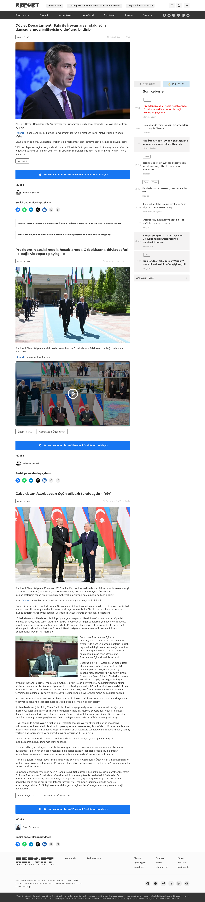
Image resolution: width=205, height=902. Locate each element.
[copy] (58, 209)
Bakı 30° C (178, 84)
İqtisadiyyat (140, 862)
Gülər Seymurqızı (31, 827)
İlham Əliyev (54, 5)
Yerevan (22, 161)
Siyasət (137, 858)
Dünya (181, 858)
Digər (146, 15)
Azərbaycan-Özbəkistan (52, 431)
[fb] (164, 15)
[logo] (27, 5)
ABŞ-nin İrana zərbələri (140, 5)
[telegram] (173, 15)
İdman (159, 862)
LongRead (139, 867)
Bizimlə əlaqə (94, 858)
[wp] (24, 209)
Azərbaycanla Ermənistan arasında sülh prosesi (94, 5)
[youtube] (188, 15)
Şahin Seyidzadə (27, 795)
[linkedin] (183, 15)
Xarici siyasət (24, 37)
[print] (51, 209)
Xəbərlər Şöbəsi (31, 192)
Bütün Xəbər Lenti (145, 278)
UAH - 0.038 (149, 84)
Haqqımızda (70, 858)
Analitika (182, 862)
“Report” (20, 132)
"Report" (20, 357)
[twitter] (178, 15)
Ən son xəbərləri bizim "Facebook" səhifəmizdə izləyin (76, 174)
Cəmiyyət (160, 858)
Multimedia (183, 867)
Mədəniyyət (162, 867)
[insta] (169, 15)
